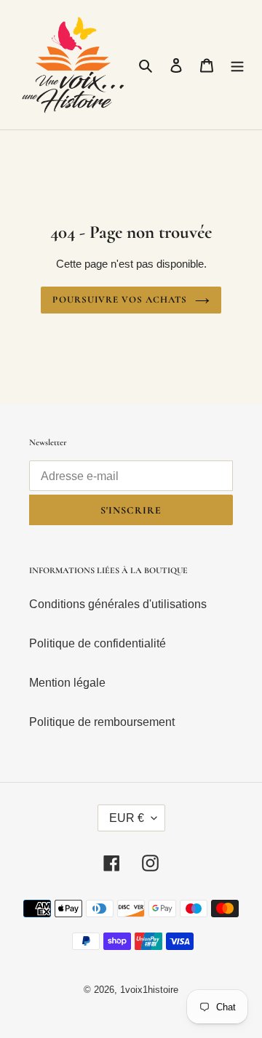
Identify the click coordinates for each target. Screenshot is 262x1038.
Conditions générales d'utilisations (118, 604)
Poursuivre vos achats (119, 300)
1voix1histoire (149, 989)
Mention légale (67, 682)
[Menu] (237, 65)
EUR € (126, 818)
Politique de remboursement (102, 722)
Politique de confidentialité (97, 643)
